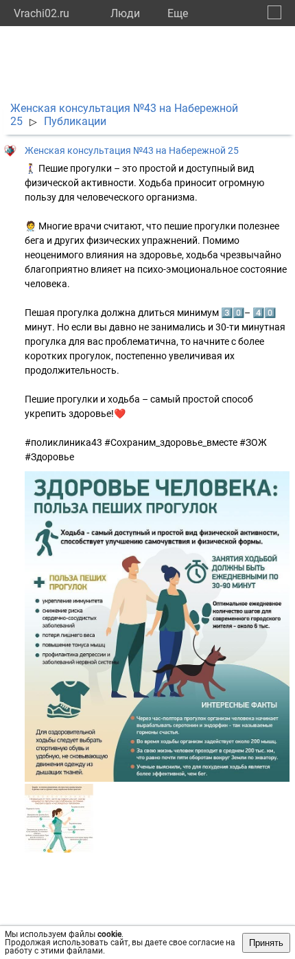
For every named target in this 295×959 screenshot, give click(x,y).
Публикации (75, 121)
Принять (266, 943)
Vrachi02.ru (41, 13)
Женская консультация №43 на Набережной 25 (132, 150)
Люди (125, 13)
